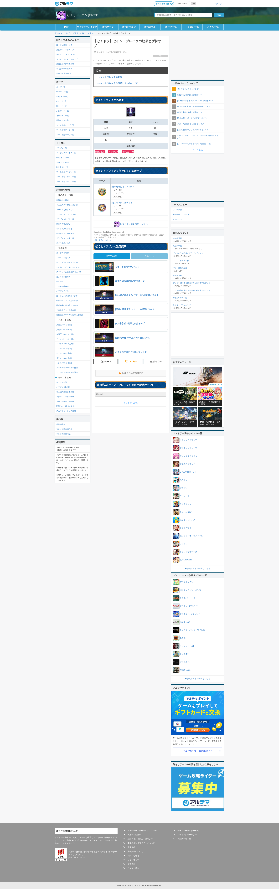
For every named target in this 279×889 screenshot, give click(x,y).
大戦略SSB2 (185, 670)
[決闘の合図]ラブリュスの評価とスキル (192, 130)
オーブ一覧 (171, 27)
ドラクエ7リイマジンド (190, 614)
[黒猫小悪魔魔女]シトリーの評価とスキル (193, 106)
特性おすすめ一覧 (180, 298)
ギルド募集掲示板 (63, 434)
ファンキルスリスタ (188, 456)
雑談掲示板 (60, 424)
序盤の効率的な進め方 (65, 64)
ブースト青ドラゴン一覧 (66, 177)
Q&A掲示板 (177, 210)
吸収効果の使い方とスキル (67, 305)
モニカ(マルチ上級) (64, 353)
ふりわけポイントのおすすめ (67, 267)
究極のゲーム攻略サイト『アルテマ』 (144, 830)
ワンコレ (183, 544)
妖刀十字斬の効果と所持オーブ (189, 112)
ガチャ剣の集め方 (63, 277)
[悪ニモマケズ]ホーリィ (122, 203)
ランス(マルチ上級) (64, 363)
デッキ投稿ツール (63, 73)
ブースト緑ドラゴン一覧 (66, 181)
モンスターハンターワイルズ (192, 630)
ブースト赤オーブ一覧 (65, 125)
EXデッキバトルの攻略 (65, 406)
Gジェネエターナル (188, 472)
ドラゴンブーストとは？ (66, 238)
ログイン (218, 4)
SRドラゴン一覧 (62, 162)
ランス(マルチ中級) (64, 358)
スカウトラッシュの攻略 (66, 411)
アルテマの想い (134, 835)
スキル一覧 (213, 27)
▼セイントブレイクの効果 (109, 77)
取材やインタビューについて (140, 839)
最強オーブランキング (65, 50)
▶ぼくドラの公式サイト (103, 240)
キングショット (186, 504)
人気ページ (149, 256)
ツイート (107, 361)
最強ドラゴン (129, 27)
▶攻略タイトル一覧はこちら (197, 568)
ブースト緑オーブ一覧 (65, 135)
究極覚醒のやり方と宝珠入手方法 (69, 315)
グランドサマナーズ (188, 552)
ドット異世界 (185, 528)
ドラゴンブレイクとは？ (66, 219)
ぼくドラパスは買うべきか (67, 296)
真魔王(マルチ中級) (64, 325)
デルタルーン (185, 662)
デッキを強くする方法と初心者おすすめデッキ (191, 283)
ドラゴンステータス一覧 (66, 153)
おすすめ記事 (112, 256)
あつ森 (183, 638)
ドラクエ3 (184, 654)
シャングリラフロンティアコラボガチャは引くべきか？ (197, 136)
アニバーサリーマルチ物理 (67, 368)
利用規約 (131, 847)
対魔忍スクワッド (187, 464)
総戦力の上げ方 (62, 200)
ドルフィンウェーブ (188, 448)
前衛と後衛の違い (63, 224)
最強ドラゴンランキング (66, 54)
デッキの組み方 (62, 286)
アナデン (183, 488)
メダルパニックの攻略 (65, 397)
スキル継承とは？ (63, 243)
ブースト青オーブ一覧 (65, 130)
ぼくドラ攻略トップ (64, 45)
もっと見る (197, 150)
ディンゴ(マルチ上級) (65, 344)
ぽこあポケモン (186, 582)
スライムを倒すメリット (66, 210)
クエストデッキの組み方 (66, 310)
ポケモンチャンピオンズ (190, 590)
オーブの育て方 (62, 253)
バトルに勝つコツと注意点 (67, 214)
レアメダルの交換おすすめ (67, 262)
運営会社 (131, 864)
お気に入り (157, 361)
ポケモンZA (185, 622)
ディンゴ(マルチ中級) (65, 339)
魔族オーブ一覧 (62, 120)
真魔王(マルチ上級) (64, 330)
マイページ (177, 219)
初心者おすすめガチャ (65, 69)
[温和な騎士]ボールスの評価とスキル (192, 118)
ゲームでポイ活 (162, 4)
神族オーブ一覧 (62, 116)
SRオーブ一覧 (62, 97)
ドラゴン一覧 (192, 27)
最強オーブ (108, 27)
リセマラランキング (87, 27)
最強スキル (150, 27)
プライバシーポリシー (187, 835)
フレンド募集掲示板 (64, 429)
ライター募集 (133, 868)
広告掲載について (135, 851)
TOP (66, 27)
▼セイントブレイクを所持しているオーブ (117, 83)
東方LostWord (186, 560)
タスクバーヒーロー (188, 598)
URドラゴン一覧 (63, 158)
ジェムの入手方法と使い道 (67, 205)
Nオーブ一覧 (61, 106)
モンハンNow (185, 512)
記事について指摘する (132, 373)
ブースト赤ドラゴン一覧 (66, 172)
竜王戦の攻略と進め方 (65, 392)
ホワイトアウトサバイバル (191, 536)
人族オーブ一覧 (62, 111)
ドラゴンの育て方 (63, 258)
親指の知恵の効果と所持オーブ (189, 95)
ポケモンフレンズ (187, 520)
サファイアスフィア (188, 440)
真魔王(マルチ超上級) (65, 334)
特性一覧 (59, 281)
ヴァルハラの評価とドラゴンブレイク (188, 253)
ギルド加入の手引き (64, 229)
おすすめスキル (62, 291)
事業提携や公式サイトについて (141, 843)
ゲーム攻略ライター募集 (188, 830)
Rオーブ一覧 (61, 101)
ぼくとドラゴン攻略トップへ (134, 224)
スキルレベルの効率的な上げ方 (68, 272)
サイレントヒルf (187, 646)
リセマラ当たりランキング (67, 59)
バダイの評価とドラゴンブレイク (190, 124)
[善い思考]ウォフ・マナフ (123, 187)
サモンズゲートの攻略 (65, 401)
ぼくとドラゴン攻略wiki (82, 15)
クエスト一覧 (61, 382)
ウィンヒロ (184, 496)
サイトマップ (133, 860)
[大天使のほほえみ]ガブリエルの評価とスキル (195, 101)
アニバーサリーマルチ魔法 (67, 372)
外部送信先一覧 (184, 839)
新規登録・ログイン (181, 214)
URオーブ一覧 (62, 92)
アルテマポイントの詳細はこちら (197, 751)
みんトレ (183, 480)
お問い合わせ (133, 856)
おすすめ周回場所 (63, 387)
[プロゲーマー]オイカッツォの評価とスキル (194, 144)
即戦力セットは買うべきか (67, 300)
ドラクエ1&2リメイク (189, 606)
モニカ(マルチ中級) (64, 349)
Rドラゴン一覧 (62, 167)
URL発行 (133, 361)
